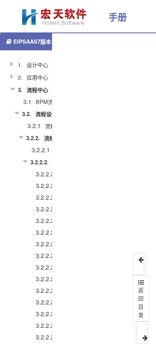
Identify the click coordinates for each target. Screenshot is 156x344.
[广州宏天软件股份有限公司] (50, 16)
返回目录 (141, 302)
